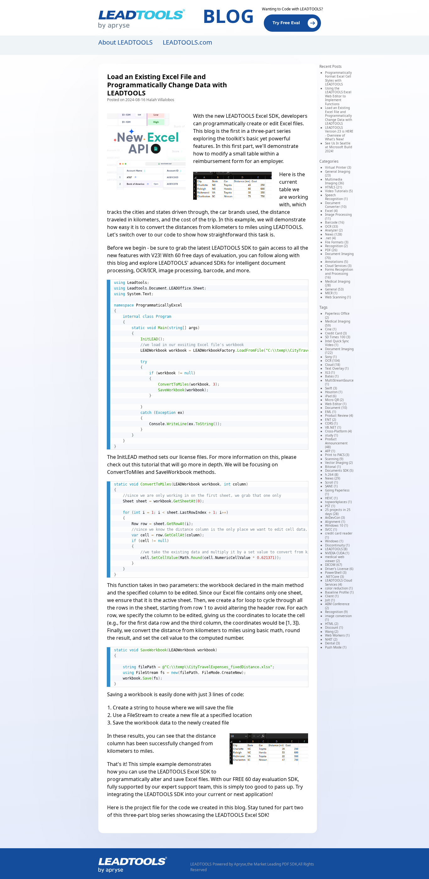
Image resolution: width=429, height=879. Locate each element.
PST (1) (330, 506)
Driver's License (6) (339, 569)
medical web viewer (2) (334, 559)
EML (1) (330, 412)
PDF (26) (331, 250)
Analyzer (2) (334, 230)
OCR (141, 270)
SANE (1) (331, 486)
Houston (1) (333, 392)
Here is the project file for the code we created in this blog (176, 807)
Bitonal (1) (333, 466)
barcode (213, 270)
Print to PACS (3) (337, 455)
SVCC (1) (331, 529)
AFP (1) (330, 451)
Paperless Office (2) (337, 315)
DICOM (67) (333, 564)
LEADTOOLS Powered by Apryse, (218, 864)
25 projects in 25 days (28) (337, 511)
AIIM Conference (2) (337, 606)
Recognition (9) (336, 612)
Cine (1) (330, 329)
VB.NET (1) (333, 427)
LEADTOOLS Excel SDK (252, 115)
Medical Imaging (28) (337, 283)
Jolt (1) (330, 600)
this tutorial (145, 464)
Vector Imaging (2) (339, 462)
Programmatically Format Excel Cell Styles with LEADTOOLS (338, 78)
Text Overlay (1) (337, 368)
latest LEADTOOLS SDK (224, 247)
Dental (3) (332, 643)
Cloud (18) (332, 364)
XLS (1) (330, 372)
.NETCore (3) (334, 576)
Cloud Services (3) (338, 265)
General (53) (334, 289)
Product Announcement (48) (336, 443)
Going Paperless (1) (337, 492)
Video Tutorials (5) (339, 191)
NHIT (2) (331, 639)
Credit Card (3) (336, 333)
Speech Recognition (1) (336, 197)
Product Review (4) (339, 415)
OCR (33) (331, 226)
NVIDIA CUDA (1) (337, 553)
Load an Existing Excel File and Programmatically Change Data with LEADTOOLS (338, 116)
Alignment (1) (335, 521)
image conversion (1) (338, 618)
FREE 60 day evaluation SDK (265, 779)
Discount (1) (334, 627)
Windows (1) (334, 541)
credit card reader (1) (338, 535)
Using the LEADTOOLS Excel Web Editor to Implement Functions (338, 96)
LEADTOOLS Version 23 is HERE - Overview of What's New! (339, 133)
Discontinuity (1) (337, 545)
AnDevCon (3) (335, 517)
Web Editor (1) (335, 404)
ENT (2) (330, 419)
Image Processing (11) (338, 216)
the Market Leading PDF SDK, (272, 864)
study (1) (331, 435)
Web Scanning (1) (338, 297)
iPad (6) (330, 396)
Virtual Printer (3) (338, 167)
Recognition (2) (336, 246)
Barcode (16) (334, 222)
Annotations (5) (336, 261)
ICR (152, 270)
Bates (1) (332, 376)
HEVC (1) (331, 498)
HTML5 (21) (333, 187)
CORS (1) (331, 423)
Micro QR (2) (334, 400)
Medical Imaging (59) (337, 323)
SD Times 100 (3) (337, 337)
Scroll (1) (331, 482)
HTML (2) (331, 623)
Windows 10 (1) (336, 525)
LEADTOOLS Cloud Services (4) (338, 582)
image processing (180, 270)
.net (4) (330, 238)
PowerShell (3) (335, 572)
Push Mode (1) (335, 647)
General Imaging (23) (337, 173)
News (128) (333, 234)
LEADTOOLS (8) (336, 549)
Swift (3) (331, 388)
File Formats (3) (336, 242)
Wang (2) (331, 631)
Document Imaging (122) (339, 351)
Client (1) (332, 596)
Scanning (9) (334, 459)
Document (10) (336, 407)
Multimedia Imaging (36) (334, 181)
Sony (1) (331, 357)
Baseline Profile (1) (339, 592)
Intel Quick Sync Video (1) (337, 343)
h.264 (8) (331, 474)
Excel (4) (331, 211)
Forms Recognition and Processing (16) (339, 273)
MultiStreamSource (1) (339, 382)
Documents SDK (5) (339, 470)
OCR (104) (332, 360)
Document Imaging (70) (339, 256)
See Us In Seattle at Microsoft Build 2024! (338, 147)
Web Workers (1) (337, 635)
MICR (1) (331, 293)
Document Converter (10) (335, 205)
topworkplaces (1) (338, 502)
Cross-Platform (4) (338, 431)
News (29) (332, 478)
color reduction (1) (339, 588)
